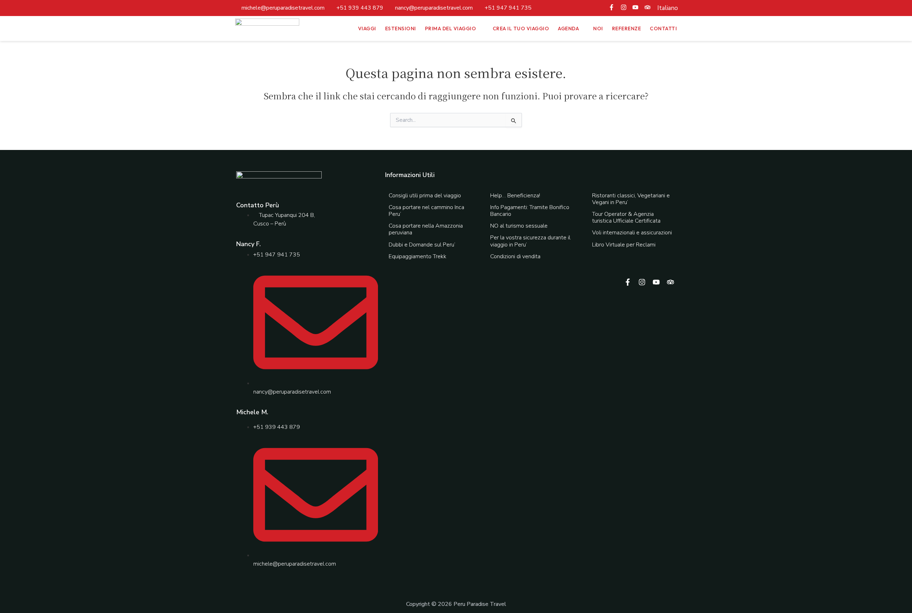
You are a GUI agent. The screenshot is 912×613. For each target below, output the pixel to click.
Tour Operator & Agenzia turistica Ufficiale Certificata (626, 217)
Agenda (568, 28)
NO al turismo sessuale (519, 226)
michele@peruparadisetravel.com (283, 8)
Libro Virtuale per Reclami (624, 245)
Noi (598, 28)
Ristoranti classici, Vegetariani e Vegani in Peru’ (631, 199)
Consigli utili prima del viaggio (425, 195)
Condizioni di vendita (515, 256)
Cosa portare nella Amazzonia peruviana (426, 229)
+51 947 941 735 (508, 8)
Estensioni (400, 28)
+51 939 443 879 (359, 8)
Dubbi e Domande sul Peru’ (422, 245)
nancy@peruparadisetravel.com (434, 8)
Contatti (663, 28)
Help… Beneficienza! (515, 195)
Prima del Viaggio (450, 28)
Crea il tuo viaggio (521, 28)
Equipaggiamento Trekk (417, 256)
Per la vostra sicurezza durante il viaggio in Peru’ (530, 241)
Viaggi (367, 28)
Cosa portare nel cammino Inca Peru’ (426, 210)
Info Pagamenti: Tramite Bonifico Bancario (529, 210)
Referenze (626, 28)
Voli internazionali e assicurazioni (632, 233)
